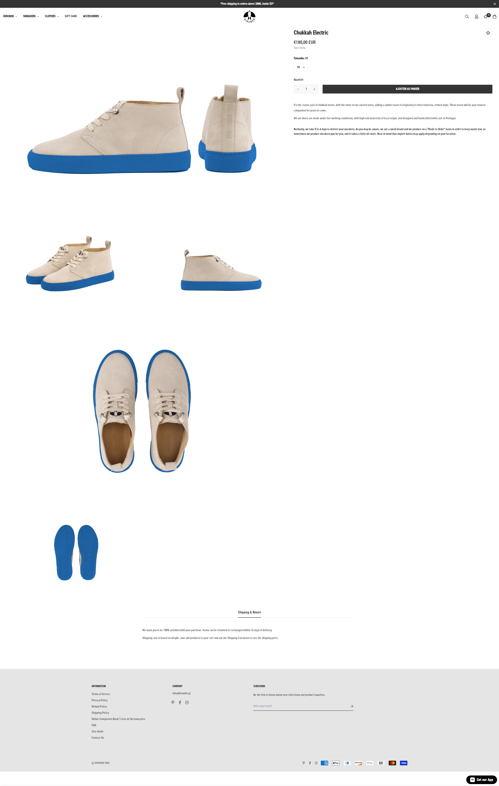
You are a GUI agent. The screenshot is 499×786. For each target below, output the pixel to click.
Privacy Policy (99, 700)
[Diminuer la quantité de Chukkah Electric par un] (298, 89)
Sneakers (29, 16)
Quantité (298, 79)
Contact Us (98, 737)
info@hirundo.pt (182, 693)
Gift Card (71, 16)
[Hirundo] (249, 16)
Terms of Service (101, 694)
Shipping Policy (100, 713)
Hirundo (8, 16)
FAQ (94, 725)
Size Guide (98, 731)
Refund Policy (99, 706)
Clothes (50, 16)
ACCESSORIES (91, 16)
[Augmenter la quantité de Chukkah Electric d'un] (314, 89)
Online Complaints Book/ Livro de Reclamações (118, 719)
